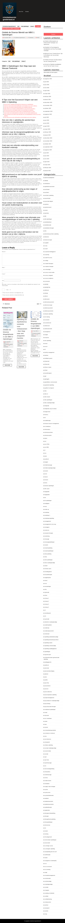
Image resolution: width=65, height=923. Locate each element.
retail (46, 712)
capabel (46, 242)
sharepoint (47, 742)
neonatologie (48, 586)
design (46, 293)
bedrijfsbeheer (48, 222)
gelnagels (47, 379)
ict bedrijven (48, 426)
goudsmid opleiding (49, 384)
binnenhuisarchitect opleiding (52, 233)
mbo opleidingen (25, 26)
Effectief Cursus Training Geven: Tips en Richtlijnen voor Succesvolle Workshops (53, 55)
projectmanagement (49, 697)
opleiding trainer (48, 642)
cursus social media (49, 272)
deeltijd (46, 284)
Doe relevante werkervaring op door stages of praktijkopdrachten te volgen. (19, 111)
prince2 (46, 688)
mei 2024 (47, 158)
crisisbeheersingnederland (19, 37)
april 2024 (47, 161)
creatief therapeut (49, 263)
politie (46, 679)
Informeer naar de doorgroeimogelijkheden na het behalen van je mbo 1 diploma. (20, 105)
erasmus (47, 337)
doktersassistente (49, 310)
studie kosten (48, 780)
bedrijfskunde (48, 225)
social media (48, 750)
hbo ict (46, 393)
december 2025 (48, 102)
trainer (46, 831)
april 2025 (47, 126)
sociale (46, 753)
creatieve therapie (49, 266)
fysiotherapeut (48, 373)
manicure (47, 530)
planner (46, 673)
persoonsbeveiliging (49, 671)
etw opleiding (48, 340)
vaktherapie (47, 854)
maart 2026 (47, 93)
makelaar (47, 512)
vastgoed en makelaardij (50, 860)
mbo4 (46, 565)
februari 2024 (48, 167)
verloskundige (48, 881)
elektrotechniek (48, 328)
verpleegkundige (49, 884)
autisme (47, 204)
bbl (45, 216)
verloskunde (48, 878)
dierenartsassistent (49, 302)
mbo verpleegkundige (50, 562)
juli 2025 (47, 117)
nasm (46, 580)
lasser (46, 476)
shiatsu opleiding (49, 745)
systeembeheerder (49, 795)
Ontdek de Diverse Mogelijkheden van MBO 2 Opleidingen (8, 334)
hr (45, 417)
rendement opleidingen (50, 709)
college (46, 260)
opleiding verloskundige (50, 645)
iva (45, 453)
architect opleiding (49, 195)
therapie (47, 816)
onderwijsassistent (49, 630)
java (46, 456)
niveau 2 (47, 601)
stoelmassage (48, 774)
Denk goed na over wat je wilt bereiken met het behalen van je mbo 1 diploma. (20, 117)
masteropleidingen (49, 550)
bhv (46, 230)
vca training (47, 869)
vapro (46, 857)
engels (46, 334)
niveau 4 (47, 607)
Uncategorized (48, 836)
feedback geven (48, 358)
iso (45, 441)
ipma (46, 438)
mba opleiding (48, 553)
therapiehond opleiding (50, 819)
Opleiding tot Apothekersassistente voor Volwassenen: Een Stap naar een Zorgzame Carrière (22, 329)
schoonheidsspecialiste (50, 730)
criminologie (48, 269)
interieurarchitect (49, 432)
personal (47, 668)
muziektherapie (48, 574)
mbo (18, 26)
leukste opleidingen (49, 485)
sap (46, 724)
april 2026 (47, 90)
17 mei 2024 (35, 331)
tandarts (47, 798)
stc (45, 765)
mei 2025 (47, 123)
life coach (47, 488)
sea (46, 736)
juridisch (47, 459)
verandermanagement (50, 875)
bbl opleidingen (48, 219)
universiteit (47, 842)
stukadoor (47, 783)
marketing (47, 536)
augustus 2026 (48, 78)
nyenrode (47, 619)
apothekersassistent (49, 186)
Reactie (4, 251)
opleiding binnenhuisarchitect (52, 639)
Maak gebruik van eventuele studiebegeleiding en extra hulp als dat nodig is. (19, 108)
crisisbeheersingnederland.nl (9, 26)
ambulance (47, 183)
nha (46, 589)
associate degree (49, 201)
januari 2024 (48, 170)
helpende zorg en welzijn (50, 408)
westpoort (47, 908)
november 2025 (48, 105)
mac (46, 506)
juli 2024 (47, 152)
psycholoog (47, 703)
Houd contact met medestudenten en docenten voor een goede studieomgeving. (20, 112)
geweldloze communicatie (51, 382)
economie (47, 319)
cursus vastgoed (49, 275)
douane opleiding (49, 313)
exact (46, 343)
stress (46, 777)
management (48, 521)
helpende (47, 405)
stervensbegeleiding (49, 768)
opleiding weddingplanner (51, 648)
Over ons (21, 11)
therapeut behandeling (50, 813)
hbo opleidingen (48, 399)
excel (46, 346)
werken (46, 905)
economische (48, 322)
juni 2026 (47, 84)
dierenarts (47, 299)
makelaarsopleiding (49, 518)
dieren (46, 296)
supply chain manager (50, 786)
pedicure (47, 665)
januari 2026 (48, 99)
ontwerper (47, 633)
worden (46, 910)
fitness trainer (48, 367)
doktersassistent (49, 307)
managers (47, 527)
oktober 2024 (48, 143)
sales (46, 721)
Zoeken (47, 27)
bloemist (47, 236)
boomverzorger (48, 239)
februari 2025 (48, 132)
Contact (27, 11)
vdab (46, 872)
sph (46, 756)
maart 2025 (47, 129)
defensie (47, 290)
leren (46, 482)
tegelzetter (47, 810)
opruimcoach (48, 654)
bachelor (47, 213)
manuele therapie (49, 533)
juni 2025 (47, 120)
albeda (46, 180)
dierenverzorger (48, 305)
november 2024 (48, 140)
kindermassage (48, 465)
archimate (47, 189)
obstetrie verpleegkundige (51, 621)
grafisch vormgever (49, 387)
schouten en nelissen (50, 733)
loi (45, 497)
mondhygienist (48, 571)
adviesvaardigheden (49, 177)
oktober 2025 (48, 108)
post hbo (47, 682)
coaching (47, 254)
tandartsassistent (49, 801)
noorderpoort (48, 613)
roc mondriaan (48, 718)
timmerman (47, 825)
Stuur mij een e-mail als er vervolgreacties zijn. (13, 292)
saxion (46, 727)
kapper (46, 462)
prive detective (48, 691)
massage (47, 539)
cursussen (47, 281)
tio (45, 828)
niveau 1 (32, 26)
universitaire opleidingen (50, 839)
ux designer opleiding (50, 848)
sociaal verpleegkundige (50, 748)
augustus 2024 (48, 149)
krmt (46, 473)
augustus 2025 (48, 114)
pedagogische (48, 662)
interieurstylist (48, 435)
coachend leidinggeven (50, 251)
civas (46, 245)
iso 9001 (47, 447)
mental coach (48, 568)
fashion (46, 355)
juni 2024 (47, 155)
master (46, 544)
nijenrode (47, 592)
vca (46, 863)
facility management (49, 352)
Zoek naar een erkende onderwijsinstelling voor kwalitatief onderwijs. (18, 107)
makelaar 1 (47, 515)
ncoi (46, 583)
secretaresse (48, 739)
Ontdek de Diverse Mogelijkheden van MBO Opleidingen (36, 323)
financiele (47, 364)
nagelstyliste (48, 577)
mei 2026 (47, 87)
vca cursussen (48, 866)
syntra (46, 789)
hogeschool (47, 411)
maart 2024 (47, 164)
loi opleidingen (48, 500)
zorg (46, 913)
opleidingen (47, 651)
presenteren (47, 685)
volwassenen (48, 902)
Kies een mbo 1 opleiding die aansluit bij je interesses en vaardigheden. (18, 104)
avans (46, 210)
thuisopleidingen (48, 822)
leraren (46, 479)
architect (47, 192)
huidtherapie (48, 420)
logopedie (47, 491)
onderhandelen (48, 624)
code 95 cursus (48, 257)
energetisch (47, 331)
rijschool (47, 715)
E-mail (3, 273)
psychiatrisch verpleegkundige (52, 700)
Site (3, 280)
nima (46, 595)
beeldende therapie (49, 228)
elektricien (47, 325)
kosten (46, 470)
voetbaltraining (48, 899)
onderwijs (47, 627)
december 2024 (48, 138)
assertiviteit (47, 198)
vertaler (46, 887)
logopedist (47, 494)
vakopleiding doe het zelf (51, 851)
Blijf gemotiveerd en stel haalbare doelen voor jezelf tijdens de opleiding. (19, 110)
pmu (46, 676)
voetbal (46, 896)
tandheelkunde (48, 807)
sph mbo (47, 759)
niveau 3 (47, 604)
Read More (8, 365)
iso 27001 (47, 444)
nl (45, 610)
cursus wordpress (49, 278)
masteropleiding (48, 547)
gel (45, 376)
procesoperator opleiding (50, 694)
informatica (47, 429)
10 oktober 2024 (7, 37)
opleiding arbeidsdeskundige (51, 636)
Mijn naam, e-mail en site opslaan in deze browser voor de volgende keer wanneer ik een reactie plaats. (21, 285)
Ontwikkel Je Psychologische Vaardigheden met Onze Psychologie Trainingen (52, 49)
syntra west (47, 792)
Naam (3, 267)
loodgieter (47, 503)
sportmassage (48, 762)
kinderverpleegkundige (50, 467)
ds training (47, 316)
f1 (45, 349)
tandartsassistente (49, 804)
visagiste (47, 890)
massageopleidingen (49, 542)
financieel (47, 361)
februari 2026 (48, 96)
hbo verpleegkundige (50, 402)
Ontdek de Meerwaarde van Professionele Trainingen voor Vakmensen (51, 43)
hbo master (47, 396)
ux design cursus (49, 845)
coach (46, 248)
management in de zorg (50, 524)
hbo (46, 390)
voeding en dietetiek (49, 893)
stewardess (47, 771)
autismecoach (48, 207)
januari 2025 (48, 135)
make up (47, 509)
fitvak (46, 370)
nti (45, 616)
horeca (46, 414)
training (46, 833)
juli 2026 (47, 81)
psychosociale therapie (50, 706)
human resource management (52, 423)
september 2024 (48, 146)
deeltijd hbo (47, 287)
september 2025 (48, 111)
